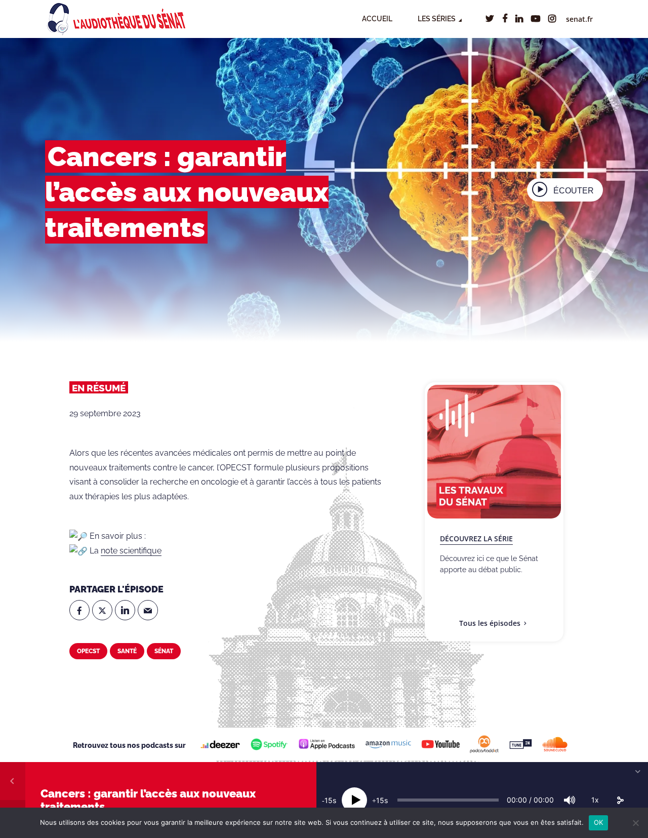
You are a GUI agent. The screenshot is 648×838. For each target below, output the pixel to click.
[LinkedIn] (125, 610)
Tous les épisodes (489, 623)
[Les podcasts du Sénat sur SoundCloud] (555, 744)
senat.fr (579, 19)
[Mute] (569, 800)
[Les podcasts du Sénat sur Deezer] (220, 744)
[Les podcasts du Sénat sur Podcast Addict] (484, 744)
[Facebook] (79, 610)
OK (598, 822)
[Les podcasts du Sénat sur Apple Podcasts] (326, 744)
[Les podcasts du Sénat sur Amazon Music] (388, 743)
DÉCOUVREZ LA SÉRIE (476, 538)
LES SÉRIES (437, 19)
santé (127, 651)
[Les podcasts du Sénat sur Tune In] (520, 744)
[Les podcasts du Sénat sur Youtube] (440, 743)
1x (595, 799)
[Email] (148, 610)
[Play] (354, 800)
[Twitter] (102, 610)
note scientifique (131, 550)
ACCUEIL (377, 19)
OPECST (88, 651)
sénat (163, 651)
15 (329, 800)
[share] (620, 800)
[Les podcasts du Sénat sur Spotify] (269, 744)
